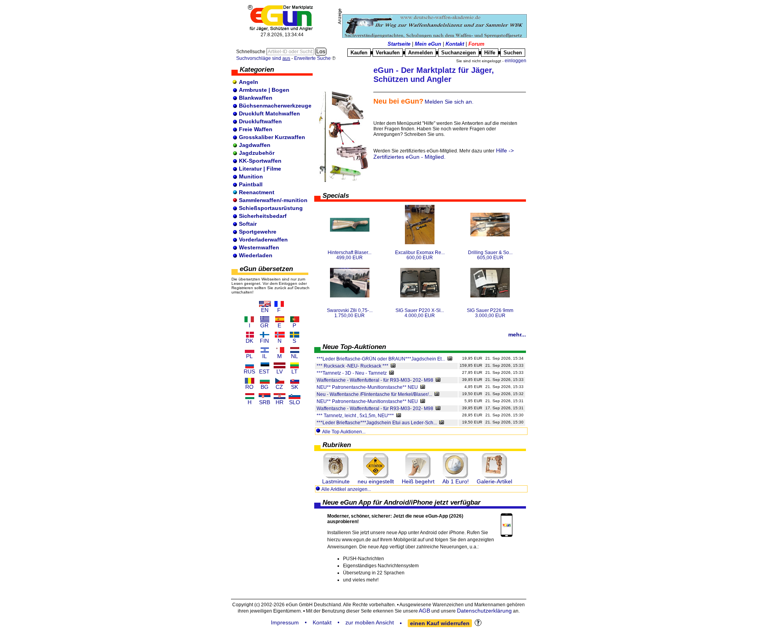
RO (249, 387)
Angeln (248, 82)
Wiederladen (255, 255)
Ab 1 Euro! (455, 481)
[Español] (279, 319)
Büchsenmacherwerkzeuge (275, 105)
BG (264, 387)
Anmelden (420, 53)
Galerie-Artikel (494, 481)
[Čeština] (279, 381)
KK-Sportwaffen (260, 161)
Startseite (399, 44)
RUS (249, 371)
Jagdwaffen (254, 145)
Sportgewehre (257, 231)
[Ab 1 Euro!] (455, 465)
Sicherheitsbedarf (263, 216)
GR (264, 325)
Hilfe (489, 53)
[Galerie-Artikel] (494, 465)
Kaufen (359, 53)
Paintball (251, 184)
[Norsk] (279, 335)
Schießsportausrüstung (271, 208)
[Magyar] (249, 396)
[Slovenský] (294, 381)
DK (249, 341)
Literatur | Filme (260, 168)
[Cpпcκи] (264, 396)
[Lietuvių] (294, 365)
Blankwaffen (255, 98)
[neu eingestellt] (375, 465)
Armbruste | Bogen (264, 90)
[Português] (294, 319)
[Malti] (279, 350)
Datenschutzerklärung (484, 610)
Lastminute (336, 481)
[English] (265, 304)
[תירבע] (264, 350)
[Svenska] (294, 335)
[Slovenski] (294, 396)
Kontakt (455, 44)
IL (264, 356)
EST (264, 371)
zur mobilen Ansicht (369, 622)
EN (264, 310)
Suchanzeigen (458, 53)
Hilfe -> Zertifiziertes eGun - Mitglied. (443, 153)
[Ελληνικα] (264, 319)
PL (249, 356)
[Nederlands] (294, 350)
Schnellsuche (251, 51)
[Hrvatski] (279, 396)
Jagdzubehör (256, 153)
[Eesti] (264, 365)
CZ (279, 387)
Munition (251, 176)
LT (294, 371)
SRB (264, 402)
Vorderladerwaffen (263, 239)
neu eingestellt (376, 481)
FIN (264, 341)
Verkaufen (388, 53)
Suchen (512, 53)
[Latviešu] (279, 365)
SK (294, 387)
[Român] (249, 381)
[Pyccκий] (249, 365)
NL (294, 356)
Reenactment (256, 192)
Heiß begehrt (418, 481)
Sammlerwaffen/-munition (273, 200)
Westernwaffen (259, 247)
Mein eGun (428, 44)
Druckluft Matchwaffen (269, 113)
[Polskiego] (249, 350)
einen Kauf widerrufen (440, 623)
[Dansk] (249, 335)
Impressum (285, 622)
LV (279, 371)
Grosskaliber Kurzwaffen (272, 137)
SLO (294, 402)
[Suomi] (264, 335)
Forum (476, 44)
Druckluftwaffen (260, 121)
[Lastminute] (336, 465)
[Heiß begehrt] (418, 465)
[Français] (279, 304)
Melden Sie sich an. (449, 101)
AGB (424, 610)
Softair (248, 224)
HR (279, 402)
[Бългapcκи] (264, 381)
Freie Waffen (255, 129)
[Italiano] (249, 319)
